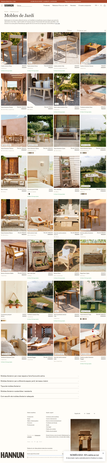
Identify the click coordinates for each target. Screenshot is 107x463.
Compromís (30, 416)
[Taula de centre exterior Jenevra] (67, 215)
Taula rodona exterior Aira (60, 107)
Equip (28, 418)
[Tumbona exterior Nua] (40, 297)
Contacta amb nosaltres (52, 416)
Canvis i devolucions (51, 418)
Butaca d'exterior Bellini (7, 273)
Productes (47, 5)
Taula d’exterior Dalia (85, 314)
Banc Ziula (30, 107)
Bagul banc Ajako (84, 273)
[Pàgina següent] (53, 372)
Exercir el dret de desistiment (53, 421)
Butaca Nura (57, 273)
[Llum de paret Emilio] (40, 172)
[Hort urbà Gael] (40, 256)
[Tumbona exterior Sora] (93, 89)
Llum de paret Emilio (32, 189)
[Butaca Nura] (67, 256)
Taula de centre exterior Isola (60, 358)
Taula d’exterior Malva (33, 148)
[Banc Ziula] (40, 89)
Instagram (37, 435)
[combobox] (80, 413)
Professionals (30, 425)
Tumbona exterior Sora (86, 107)
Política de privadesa (51, 431)
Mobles (6, 11)
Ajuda (47, 425)
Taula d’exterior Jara (85, 189)
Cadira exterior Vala (59, 66)
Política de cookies (51, 429)
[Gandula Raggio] (40, 340)
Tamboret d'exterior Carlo (7, 357)
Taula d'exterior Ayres (59, 148)
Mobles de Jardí (14, 11)
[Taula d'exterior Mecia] (14, 215)
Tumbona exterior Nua (33, 314)
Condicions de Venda (51, 423)
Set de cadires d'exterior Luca (86, 233)
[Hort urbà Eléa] (67, 172)
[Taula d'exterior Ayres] (67, 131)
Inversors (29, 423)
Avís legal (48, 427)
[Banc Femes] (14, 172)
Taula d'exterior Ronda (7, 107)
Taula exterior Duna (32, 66)
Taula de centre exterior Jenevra (60, 233)
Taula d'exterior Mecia (7, 233)
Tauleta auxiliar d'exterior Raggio (86, 358)
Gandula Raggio (31, 357)
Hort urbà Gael (31, 273)
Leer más (57, 23)
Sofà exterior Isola (32, 233)
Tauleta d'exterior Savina (86, 66)
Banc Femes (4, 189)
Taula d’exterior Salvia (86, 148)
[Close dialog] (103, 453)
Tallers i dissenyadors (32, 421)
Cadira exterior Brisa (6, 66)
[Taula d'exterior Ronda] (14, 89)
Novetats (73, 5)
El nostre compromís (85, 5)
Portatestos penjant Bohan (6, 315)
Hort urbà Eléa (57, 189)
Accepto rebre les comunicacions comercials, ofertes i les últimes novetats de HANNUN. (49, 457)
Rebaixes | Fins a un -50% (60, 5)
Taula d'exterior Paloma (7, 148)
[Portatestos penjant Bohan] (14, 297)
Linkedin (29, 437)
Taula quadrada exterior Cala (60, 315)
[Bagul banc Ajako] (93, 256)
